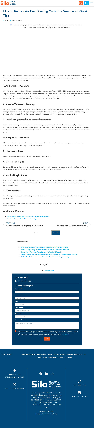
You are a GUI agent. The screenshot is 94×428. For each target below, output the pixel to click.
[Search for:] (42, 233)
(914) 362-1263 (25, 281)
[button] (92, 3)
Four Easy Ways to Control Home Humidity (21, 219)
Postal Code (18, 313)
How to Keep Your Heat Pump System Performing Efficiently (41, 252)
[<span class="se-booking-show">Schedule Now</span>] (79, 392)
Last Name (18, 295)
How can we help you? (21, 320)
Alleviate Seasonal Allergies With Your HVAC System (54, 357)
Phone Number (19, 307)
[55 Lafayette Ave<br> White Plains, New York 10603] (14, 370)
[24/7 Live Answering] (14, 384)
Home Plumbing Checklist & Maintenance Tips (70, 354)
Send (47, 339)
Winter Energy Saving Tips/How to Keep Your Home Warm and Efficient (45, 249)
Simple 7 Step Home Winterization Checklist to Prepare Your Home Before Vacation (49, 254)
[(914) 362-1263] (16, 281)
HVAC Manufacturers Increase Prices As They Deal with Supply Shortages (45, 257)
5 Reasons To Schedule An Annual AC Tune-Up (37, 354)
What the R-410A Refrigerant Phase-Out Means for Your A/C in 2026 (44, 247)
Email (17, 301)
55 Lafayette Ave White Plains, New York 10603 (14, 376)
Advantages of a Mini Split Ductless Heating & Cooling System (28, 216)
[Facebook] (40, 373)
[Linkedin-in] (46, 373)
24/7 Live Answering (14, 388)
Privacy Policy (65, 334)
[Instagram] (52, 373)
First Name (18, 289)
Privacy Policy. (53, 414)
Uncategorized (49, 270)
